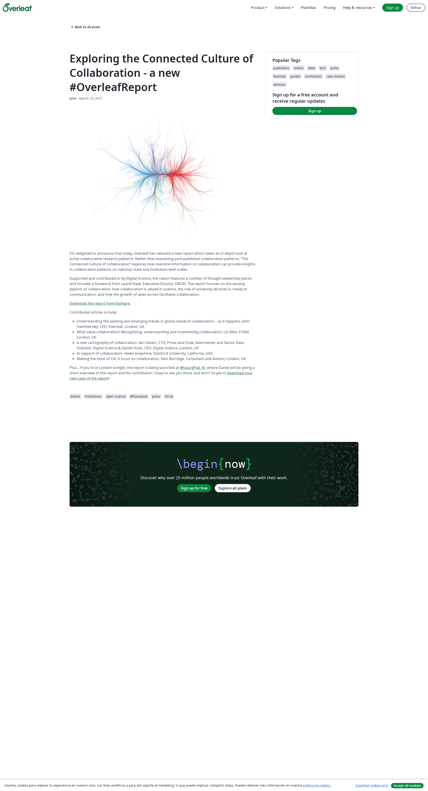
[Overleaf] (17, 7)
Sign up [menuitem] (392, 7)
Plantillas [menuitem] (308, 7)
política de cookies (316, 785)
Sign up (314, 110)
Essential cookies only (372, 785)
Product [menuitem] (258, 7)
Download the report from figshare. (100, 303)
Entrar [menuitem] (416, 7)
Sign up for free (194, 488)
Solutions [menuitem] (283, 7)
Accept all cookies (407, 785)
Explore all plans (232, 488)
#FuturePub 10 (192, 367)
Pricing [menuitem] (329, 7)
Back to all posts (85, 27)
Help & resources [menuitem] (357, 7)
